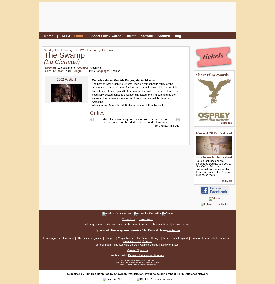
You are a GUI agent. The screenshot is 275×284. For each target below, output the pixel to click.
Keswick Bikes (170, 244)
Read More (226, 181)
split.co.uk (151, 264)
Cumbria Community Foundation (210, 238)
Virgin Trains (125, 238)
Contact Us (128, 219)
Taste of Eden (102, 244)
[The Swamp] (66, 101)
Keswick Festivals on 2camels (146, 255)
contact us (173, 230)
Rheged (109, 238)
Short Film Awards (106, 36)
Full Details (226, 123)
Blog (177, 36)
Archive (163, 36)
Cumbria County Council (137, 241)
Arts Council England (175, 238)
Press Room (146, 219)
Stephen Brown (152, 262)
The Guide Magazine (90, 238)
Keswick (147, 36)
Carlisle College (149, 244)
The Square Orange (148, 238)
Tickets (130, 36)
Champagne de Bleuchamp (58, 238)
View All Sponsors (137, 250)
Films (78, 36)
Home (48, 36)
